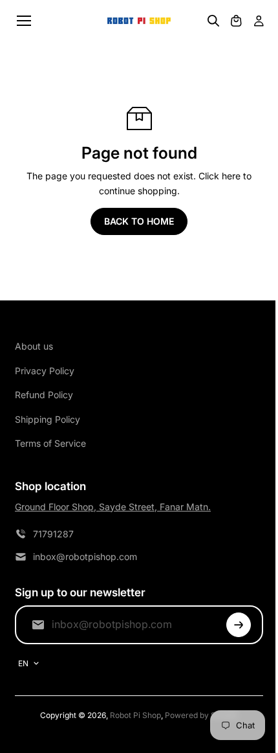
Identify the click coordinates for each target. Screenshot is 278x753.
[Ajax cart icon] (236, 20)
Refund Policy (44, 394)
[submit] (238, 625)
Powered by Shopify (202, 715)
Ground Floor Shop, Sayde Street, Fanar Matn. (113, 506)
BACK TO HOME (139, 221)
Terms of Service (50, 443)
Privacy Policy (44, 370)
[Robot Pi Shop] (139, 21)
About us (34, 346)
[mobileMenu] (24, 20)
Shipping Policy (47, 419)
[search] (213, 20)
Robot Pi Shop (135, 715)
